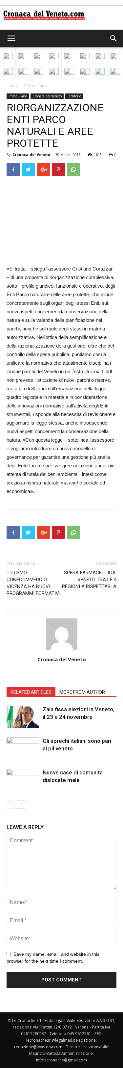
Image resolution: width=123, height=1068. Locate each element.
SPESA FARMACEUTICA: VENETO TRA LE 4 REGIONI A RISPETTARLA (89, 579)
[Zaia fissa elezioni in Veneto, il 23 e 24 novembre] (23, 717)
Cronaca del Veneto (47, 96)
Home (12, 86)
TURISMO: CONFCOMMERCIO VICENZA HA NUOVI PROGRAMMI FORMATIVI (33, 583)
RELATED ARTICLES (30, 692)
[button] (114, 38)
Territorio (74, 96)
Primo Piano (35, 86)
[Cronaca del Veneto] (61, 15)
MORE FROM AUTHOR (82, 692)
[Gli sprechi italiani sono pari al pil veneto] (23, 748)
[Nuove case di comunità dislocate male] (23, 780)
